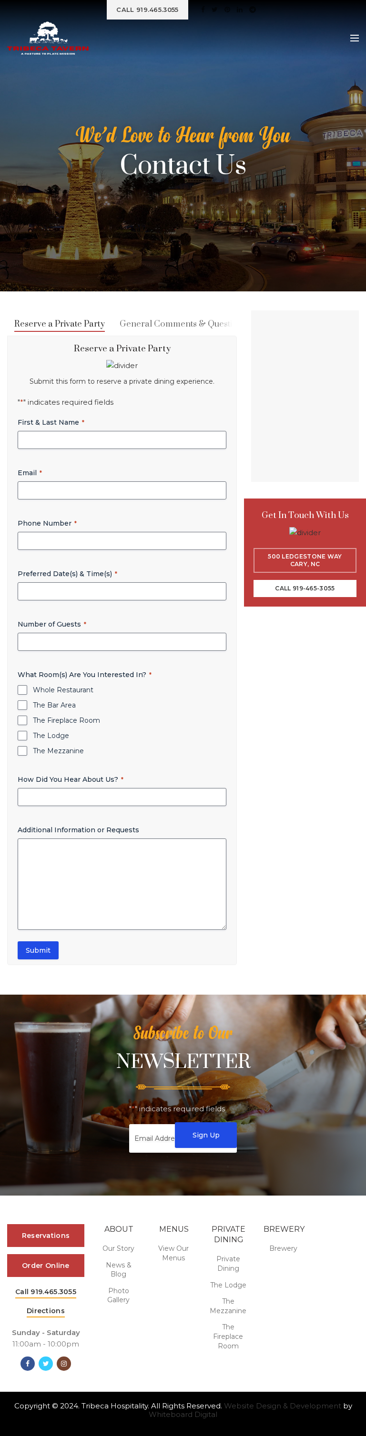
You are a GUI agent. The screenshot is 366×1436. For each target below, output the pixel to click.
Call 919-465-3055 (305, 588)
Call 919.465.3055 (45, 1291)
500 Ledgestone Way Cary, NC (305, 560)
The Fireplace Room (66, 720)
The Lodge (51, 735)
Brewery (283, 1248)
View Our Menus (173, 1253)
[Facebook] (203, 9)
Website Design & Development (282, 1405)
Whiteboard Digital (183, 1414)
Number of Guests (52, 624)
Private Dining (228, 1264)
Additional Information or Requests (78, 830)
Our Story (118, 1248)
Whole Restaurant (63, 690)
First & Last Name (51, 422)
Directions (46, 1310)
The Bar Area (54, 705)
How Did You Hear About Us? (70, 779)
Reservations (46, 1235)
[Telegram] (252, 9)
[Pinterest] (227, 9)
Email (30, 473)
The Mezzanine (58, 751)
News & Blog (119, 1270)
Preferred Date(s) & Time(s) (67, 573)
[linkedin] (240, 9)
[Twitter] (214, 9)
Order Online (46, 1265)
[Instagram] (64, 1363)
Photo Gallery (118, 1295)
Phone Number (47, 523)
